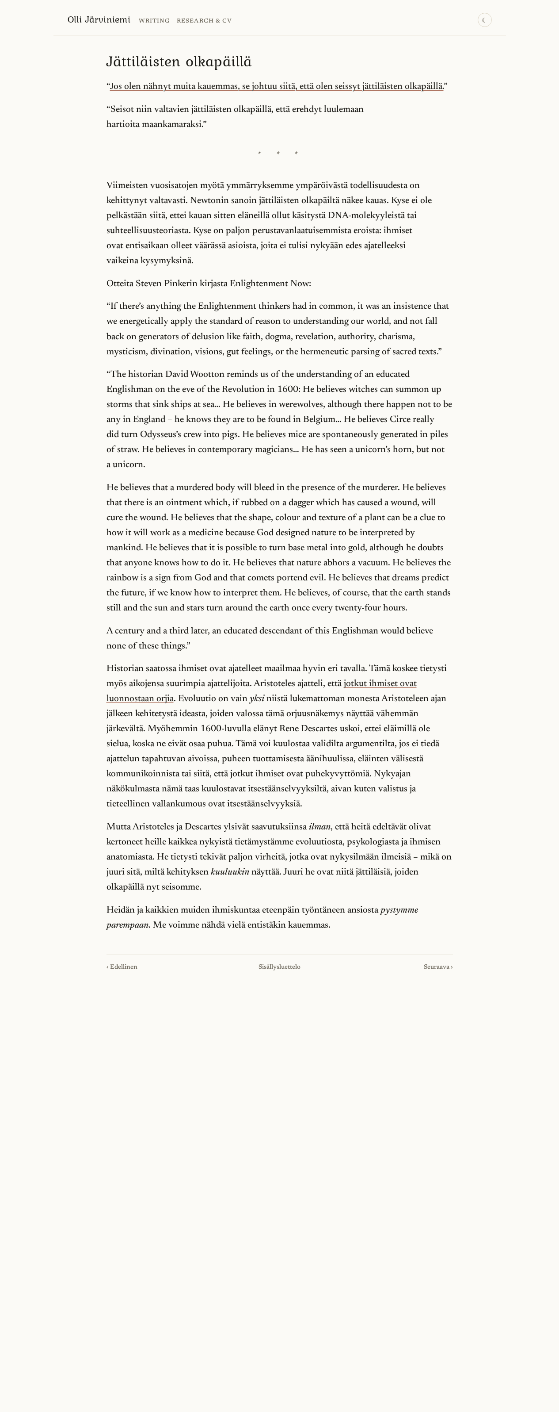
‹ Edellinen (121, 967)
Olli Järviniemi (99, 19)
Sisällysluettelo (279, 967)
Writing (154, 21)
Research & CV (204, 21)
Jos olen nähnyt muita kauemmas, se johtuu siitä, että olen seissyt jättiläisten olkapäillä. (277, 87)
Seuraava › (438, 967)
